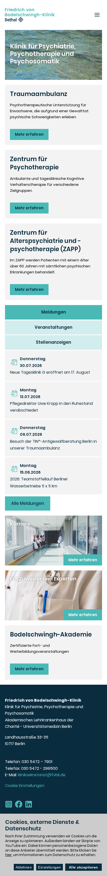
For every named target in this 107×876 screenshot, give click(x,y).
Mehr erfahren (29, 134)
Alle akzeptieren (83, 867)
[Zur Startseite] (30, 14)
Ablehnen (24, 867)
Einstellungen (49, 867)
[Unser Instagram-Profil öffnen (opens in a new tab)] (8, 804)
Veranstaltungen (53, 327)
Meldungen (53, 312)
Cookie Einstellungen (24, 785)
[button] (97, 15)
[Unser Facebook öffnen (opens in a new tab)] (18, 804)
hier (8, 855)
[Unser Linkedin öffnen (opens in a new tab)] (28, 804)
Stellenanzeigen (53, 342)
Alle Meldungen (27, 503)
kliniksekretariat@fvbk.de (41, 775)
